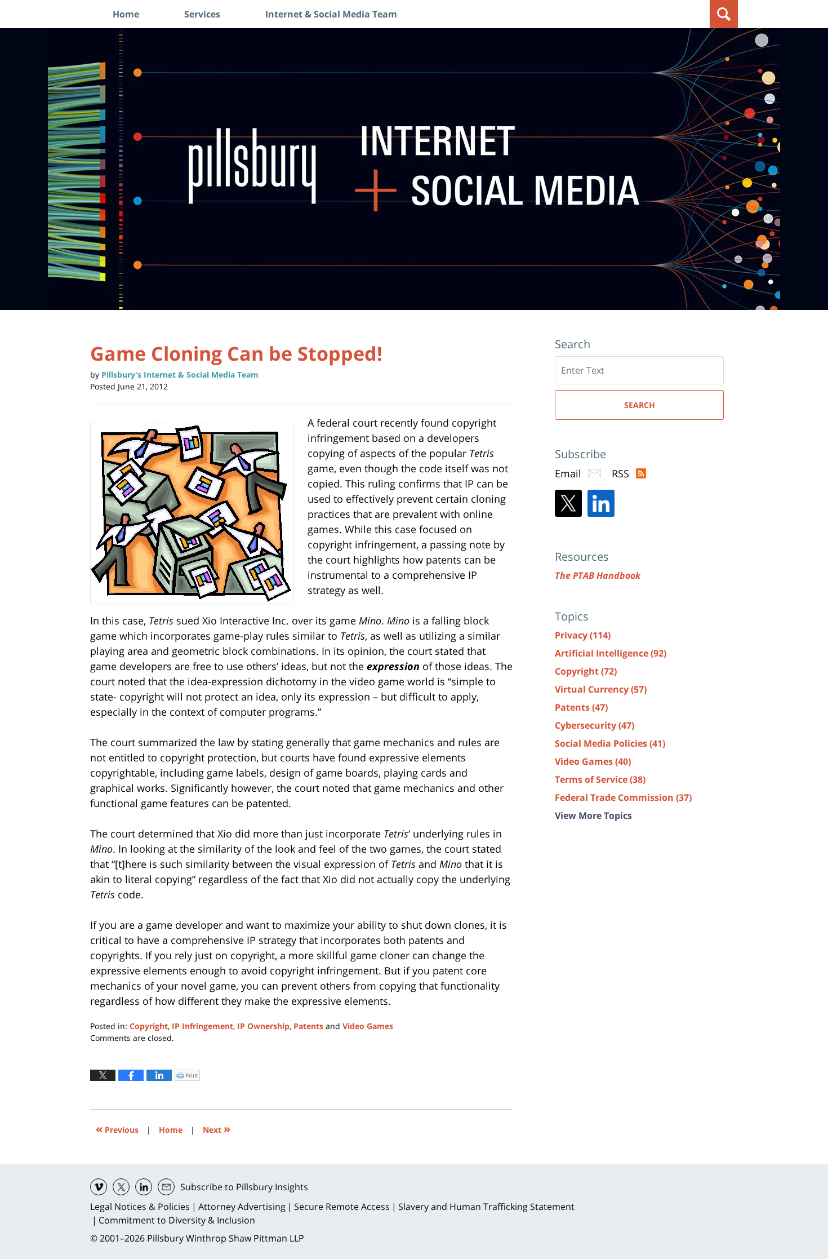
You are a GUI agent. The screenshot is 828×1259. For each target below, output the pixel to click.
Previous (117, 1128)
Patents (308, 1026)
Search (639, 405)
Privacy (583, 635)
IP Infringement (202, 1026)
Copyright (149, 1026)
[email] (166, 1186)
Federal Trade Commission (623, 797)
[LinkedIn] (601, 503)
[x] (121, 1186)
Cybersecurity (594, 725)
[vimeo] (98, 1186)
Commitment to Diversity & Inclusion (177, 1220)
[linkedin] (143, 1186)
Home (126, 14)
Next (216, 1128)
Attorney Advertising (242, 1206)
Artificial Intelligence (610, 653)
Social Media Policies (610, 743)
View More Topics (593, 815)
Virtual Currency (601, 689)
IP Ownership (263, 1026)
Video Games (367, 1026)
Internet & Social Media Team (331, 14)
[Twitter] (568, 503)
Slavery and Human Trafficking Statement (486, 1206)
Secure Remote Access (342, 1206)
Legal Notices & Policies (140, 1206)
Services (202, 14)
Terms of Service (600, 779)
